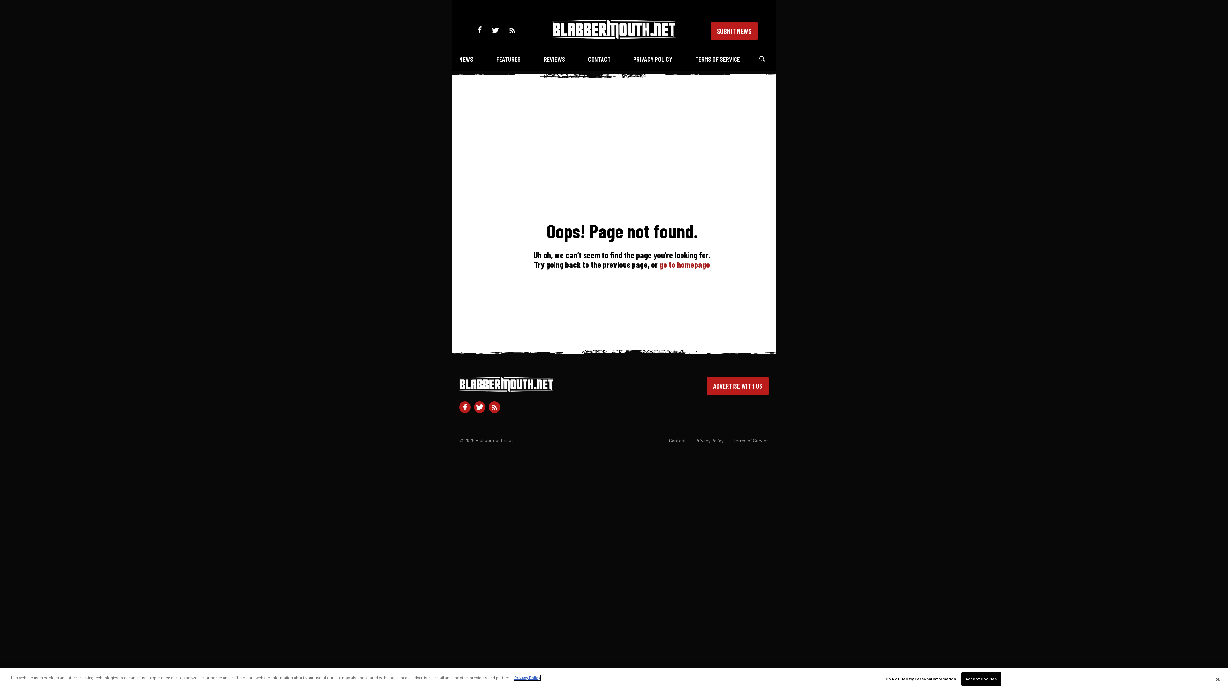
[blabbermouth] (614, 37)
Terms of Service (717, 59)
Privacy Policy (652, 59)
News (466, 59)
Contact (599, 59)
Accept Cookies (981, 678)
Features (508, 59)
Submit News (734, 31)
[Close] (1218, 679)
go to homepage (684, 264)
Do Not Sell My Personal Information (921, 678)
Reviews (554, 59)
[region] (614, 679)
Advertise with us (737, 386)
